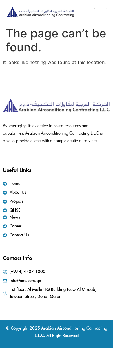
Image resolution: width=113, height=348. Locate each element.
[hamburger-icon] (100, 12)
